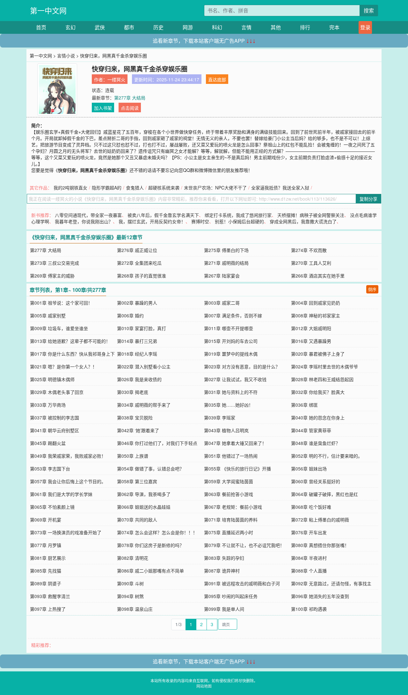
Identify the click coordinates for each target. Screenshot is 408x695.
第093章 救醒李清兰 (50, 596)
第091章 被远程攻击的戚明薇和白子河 (242, 583)
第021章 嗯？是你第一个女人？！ (63, 366)
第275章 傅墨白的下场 (226, 250)
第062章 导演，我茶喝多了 (144, 494)
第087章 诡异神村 (222, 570)
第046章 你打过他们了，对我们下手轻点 (157, 443)
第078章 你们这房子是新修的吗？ (150, 545)
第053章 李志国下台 (50, 468)
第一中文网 (48, 10)
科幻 (217, 27)
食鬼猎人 (135, 187)
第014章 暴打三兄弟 (137, 341)
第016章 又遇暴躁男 (311, 341)
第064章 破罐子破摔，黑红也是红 (324, 494)
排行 (305, 27)
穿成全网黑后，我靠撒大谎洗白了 (303, 221)
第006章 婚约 (130, 315)
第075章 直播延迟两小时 (228, 532)
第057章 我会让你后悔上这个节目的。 (68, 481)
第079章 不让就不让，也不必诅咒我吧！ (244, 545)
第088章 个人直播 (309, 570)
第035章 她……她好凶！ (228, 405)
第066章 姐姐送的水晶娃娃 (144, 507)
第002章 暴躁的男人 (137, 302)
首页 (41, 27)
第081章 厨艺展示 (48, 558)
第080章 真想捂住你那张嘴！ (320, 545)
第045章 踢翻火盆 (48, 443)
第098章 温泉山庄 (135, 609)
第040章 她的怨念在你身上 (318, 417)
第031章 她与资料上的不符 (231, 392)
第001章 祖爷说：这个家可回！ (61, 302)
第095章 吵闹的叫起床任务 (231, 596)
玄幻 (70, 27)
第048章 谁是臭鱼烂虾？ (315, 443)
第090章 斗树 (130, 583)
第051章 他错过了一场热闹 (231, 456)
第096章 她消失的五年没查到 (320, 596)
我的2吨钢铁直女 (70, 187)
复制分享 (368, 199)
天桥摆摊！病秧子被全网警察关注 (310, 215)
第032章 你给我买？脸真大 (318, 392)
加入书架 (103, 108)
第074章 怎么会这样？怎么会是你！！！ (157, 532)
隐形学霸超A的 (106, 187)
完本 (334, 27)
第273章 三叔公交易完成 (54, 263)
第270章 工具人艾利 (311, 263)
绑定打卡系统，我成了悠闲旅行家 (238, 215)
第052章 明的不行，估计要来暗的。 (326, 456)
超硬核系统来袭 (163, 187)
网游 (188, 27)
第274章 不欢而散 (309, 250)
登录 (365, 27)
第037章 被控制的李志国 (54, 417)
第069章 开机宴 (45, 519)
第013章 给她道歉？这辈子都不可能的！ (70, 341)
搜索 (369, 10)
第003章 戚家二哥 (222, 302)
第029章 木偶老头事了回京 (57, 392)
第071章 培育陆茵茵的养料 (231, 519)
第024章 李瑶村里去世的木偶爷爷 (324, 366)
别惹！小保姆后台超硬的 (239, 221)
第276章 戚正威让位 (137, 250)
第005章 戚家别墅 (48, 315)
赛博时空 (200, 221)
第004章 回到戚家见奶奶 (315, 302)
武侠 (100, 27)
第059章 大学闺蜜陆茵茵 (228, 481)
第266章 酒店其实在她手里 (318, 275)
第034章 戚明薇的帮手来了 (144, 405)
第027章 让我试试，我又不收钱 (235, 379)
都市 (129, 27)
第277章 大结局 (129, 97)
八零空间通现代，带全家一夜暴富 (88, 215)
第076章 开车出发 (309, 532)
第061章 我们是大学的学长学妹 (61, 494)
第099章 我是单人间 (224, 609)
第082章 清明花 (132, 558)
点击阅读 (130, 108)
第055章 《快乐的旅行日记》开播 (237, 468)
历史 (158, 27)
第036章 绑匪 (304, 405)
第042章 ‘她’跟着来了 (138, 430)
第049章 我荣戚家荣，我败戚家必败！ (68, 456)
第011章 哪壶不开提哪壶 (228, 328)
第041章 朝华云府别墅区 (54, 430)
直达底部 (217, 79)
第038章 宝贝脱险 (135, 417)
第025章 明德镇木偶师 (52, 379)
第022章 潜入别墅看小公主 (144, 366)
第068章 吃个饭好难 (311, 507)
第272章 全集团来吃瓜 (139, 263)
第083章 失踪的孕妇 (224, 558)
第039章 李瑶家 (219, 417)
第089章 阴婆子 (45, 583)
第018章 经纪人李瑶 (137, 354)
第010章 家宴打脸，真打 (141, 328)
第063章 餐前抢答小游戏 (228, 494)
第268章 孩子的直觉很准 (141, 275)
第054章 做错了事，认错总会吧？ (150, 468)
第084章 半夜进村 (309, 558)
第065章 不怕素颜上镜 (52, 507)
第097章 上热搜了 (48, 609)
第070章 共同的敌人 (137, 519)
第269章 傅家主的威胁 (52, 275)
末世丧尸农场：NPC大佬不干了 (215, 187)
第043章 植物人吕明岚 (226, 430)
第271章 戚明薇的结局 (226, 263)
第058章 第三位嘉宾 (137, 481)
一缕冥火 (116, 79)
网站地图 (204, 686)
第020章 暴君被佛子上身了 (318, 354)
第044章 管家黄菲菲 (311, 430)
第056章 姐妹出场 (309, 468)
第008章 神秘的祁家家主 (315, 315)
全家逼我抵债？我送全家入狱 (280, 187)
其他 (276, 27)
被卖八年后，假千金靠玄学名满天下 (163, 215)
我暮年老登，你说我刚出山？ (84, 221)
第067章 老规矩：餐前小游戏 (233, 507)
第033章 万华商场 (48, 405)
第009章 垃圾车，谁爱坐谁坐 (59, 328)
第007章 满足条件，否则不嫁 (233, 315)
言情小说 (66, 55)
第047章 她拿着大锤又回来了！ (235, 443)
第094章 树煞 (130, 596)
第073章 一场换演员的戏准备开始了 (65, 532)
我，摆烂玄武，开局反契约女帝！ (152, 221)
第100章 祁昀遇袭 (309, 609)
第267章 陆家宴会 (222, 275)
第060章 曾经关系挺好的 (315, 481)
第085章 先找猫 (45, 570)
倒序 (372, 289)
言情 (246, 27)
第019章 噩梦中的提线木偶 (231, 354)
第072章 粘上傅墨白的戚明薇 (320, 519)
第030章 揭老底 (132, 392)
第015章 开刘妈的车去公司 (231, 341)
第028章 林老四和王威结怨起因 (322, 379)
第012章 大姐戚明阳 (311, 328)
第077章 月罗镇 (45, 545)
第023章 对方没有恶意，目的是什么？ (242, 366)
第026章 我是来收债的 (139, 379)
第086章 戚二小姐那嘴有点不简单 (150, 570)
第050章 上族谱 (132, 456)
